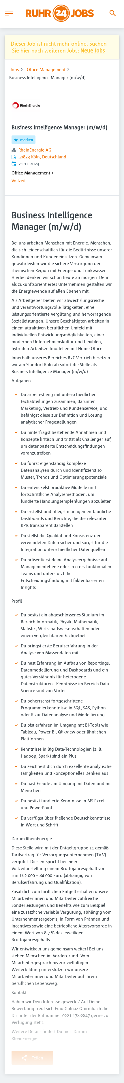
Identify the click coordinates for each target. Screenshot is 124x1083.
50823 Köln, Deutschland (42, 157)
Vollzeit (19, 180)
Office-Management (46, 69)
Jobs (14, 69)
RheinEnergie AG (34, 150)
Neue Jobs (92, 50)
